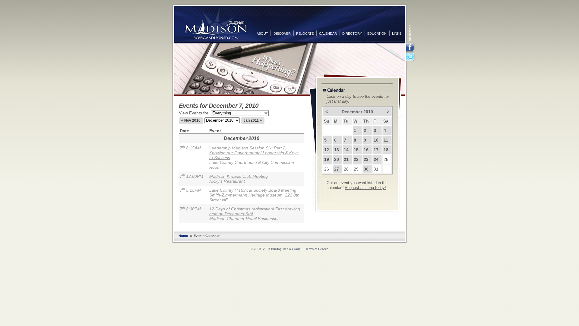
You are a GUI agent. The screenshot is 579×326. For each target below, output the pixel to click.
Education (377, 33)
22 (356, 159)
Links (396, 33)
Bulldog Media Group (286, 249)
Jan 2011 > (252, 120)
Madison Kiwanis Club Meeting (238, 176)
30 (366, 169)
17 (376, 149)
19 (326, 159)
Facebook (410, 47)
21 (346, 159)
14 (346, 149)
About (262, 33)
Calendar (328, 33)
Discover (282, 33)
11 (386, 140)
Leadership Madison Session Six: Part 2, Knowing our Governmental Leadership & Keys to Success (254, 152)
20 (336, 159)
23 (366, 159)
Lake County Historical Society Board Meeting (252, 190)
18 (386, 149)
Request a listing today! (365, 188)
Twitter (410, 57)
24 (376, 159)
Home (183, 236)
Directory (352, 33)
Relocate (305, 33)
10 (376, 140)
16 (366, 149)
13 (336, 149)
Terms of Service (316, 249)
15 (356, 149)
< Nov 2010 (191, 120)
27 (336, 169)
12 (326, 149)
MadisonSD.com (215, 24)
